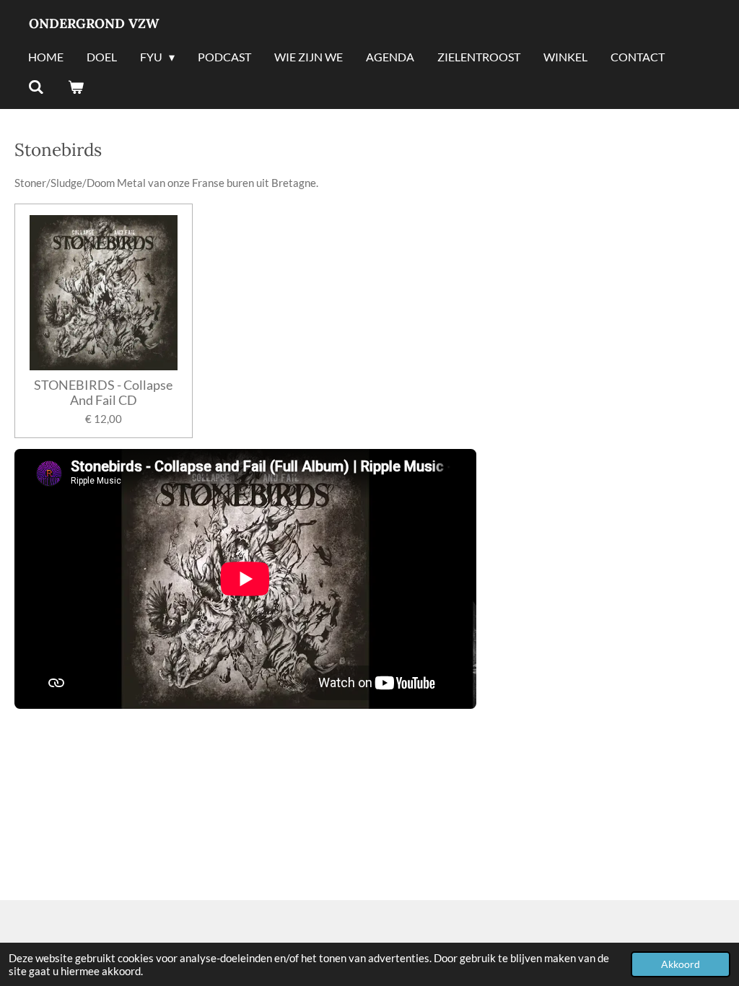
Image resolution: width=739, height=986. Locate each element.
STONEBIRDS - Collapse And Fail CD (103, 393)
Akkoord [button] (680, 964)
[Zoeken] (36, 87)
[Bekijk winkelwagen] (75, 87)
